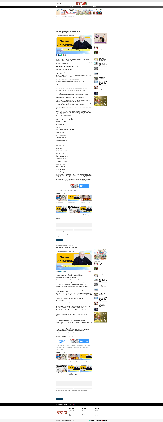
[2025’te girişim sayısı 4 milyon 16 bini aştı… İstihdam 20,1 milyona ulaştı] (96, 83)
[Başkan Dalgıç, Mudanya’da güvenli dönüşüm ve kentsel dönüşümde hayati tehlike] (86, 209)
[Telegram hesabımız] (61, 3)
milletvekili (70, 347)
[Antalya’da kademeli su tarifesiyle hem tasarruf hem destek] (96, 69)
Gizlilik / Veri (96, 411)
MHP (68, 190)
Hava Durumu (84, 410)
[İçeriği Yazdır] (65, 55)
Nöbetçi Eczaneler (84, 414)
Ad (56, 386)
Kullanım (96, 414)
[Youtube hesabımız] (59, 3)
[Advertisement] (81, 24)
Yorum (57, 221)
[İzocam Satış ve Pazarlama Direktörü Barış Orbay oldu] (96, 60)
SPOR (94, 6)
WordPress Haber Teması (69, 420)
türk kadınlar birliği (59, 349)
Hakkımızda (96, 410)
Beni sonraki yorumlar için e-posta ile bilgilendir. (63, 234)
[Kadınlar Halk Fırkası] (74, 198)
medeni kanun (65, 347)
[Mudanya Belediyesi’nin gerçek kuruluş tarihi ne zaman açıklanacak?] (86, 198)
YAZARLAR (105, 6)
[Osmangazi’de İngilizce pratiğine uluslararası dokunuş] (96, 48)
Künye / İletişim (97, 415)
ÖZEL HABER (76, 7)
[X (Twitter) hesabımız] (57, 3)
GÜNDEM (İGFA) (65, 7)
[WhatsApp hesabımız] (63, 3)
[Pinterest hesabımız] (60, 3)
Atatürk (57, 345)
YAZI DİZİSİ (99, 7)
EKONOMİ (82, 6)
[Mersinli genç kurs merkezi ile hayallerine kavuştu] (96, 65)
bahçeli (57, 190)
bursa (61, 190)
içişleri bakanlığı (80, 345)
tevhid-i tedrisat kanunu (84, 347)
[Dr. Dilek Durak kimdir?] (61, 198)
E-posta (75, 386)
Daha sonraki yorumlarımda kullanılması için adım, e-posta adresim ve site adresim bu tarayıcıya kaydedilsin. (71, 231)
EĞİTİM (90, 6)
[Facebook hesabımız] (56, 3)
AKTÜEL (86, 6)
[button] (56, 7)
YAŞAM (70, 411)
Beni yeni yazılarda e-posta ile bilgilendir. (62, 236)
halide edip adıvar (73, 345)
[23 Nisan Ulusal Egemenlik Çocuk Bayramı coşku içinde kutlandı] (86, 368)
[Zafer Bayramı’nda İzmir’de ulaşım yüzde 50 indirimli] (96, 74)
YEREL (59, 6)
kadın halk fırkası (87, 345)
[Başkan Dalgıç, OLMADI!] (74, 209)
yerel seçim (76, 190)
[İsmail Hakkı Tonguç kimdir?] (61, 209)
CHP (68, 345)
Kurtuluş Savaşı (58, 347)
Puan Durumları (84, 415)
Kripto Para (83, 411)
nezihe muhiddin (76, 347)
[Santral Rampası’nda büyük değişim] (96, 79)
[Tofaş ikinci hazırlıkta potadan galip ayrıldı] (96, 94)
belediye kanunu (63, 345)
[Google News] (89, 55)
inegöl (65, 190)
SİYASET (71, 6)
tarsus (72, 190)
